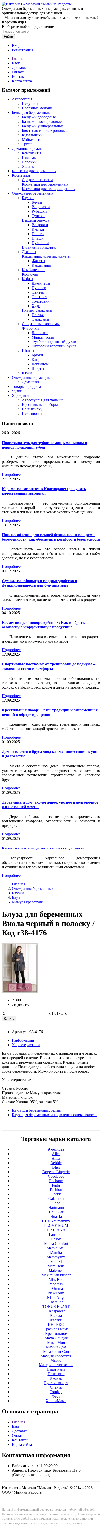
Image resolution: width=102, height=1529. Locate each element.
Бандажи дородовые (39, 117)
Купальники (32, 135)
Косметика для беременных (45, 184)
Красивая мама (56, 1329)
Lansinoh (56, 1234)
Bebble (56, 1163)
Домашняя (30, 382)
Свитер (38, 292)
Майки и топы (34, 139)
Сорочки (29, 162)
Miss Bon (56, 1279)
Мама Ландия (56, 1338)
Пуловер (39, 288)
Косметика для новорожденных (48, 189)
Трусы (27, 144)
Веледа (56, 1315)
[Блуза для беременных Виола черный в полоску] (20, 991)
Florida (56, 1194)
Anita (56, 1158)
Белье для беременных (31, 112)
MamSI (56, 1261)
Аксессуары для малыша (42, 400)
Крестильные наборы (40, 404)
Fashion (56, 1190)
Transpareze (56, 1311)
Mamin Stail (56, 1248)
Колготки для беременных (34, 171)
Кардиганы (41, 265)
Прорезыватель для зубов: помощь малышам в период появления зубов (44, 445)
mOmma (56, 1288)
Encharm (56, 1181)
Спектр (56, 1387)
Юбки (27, 373)
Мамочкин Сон (56, 1351)
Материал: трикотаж (56, 1365)
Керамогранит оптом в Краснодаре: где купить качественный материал (44, 491)
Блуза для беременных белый (36, 1110)
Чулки (17, 391)
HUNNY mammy (56, 1221)
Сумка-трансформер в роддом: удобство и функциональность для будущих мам (39, 583)
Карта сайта (22, 81)
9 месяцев (56, 1149)
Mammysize (56, 1257)
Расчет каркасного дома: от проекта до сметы (43, 848)
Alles (56, 1154)
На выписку (32, 409)
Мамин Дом (56, 1347)
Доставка (19, 67)
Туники (38, 216)
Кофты (27, 279)
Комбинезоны (33, 270)
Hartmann (56, 1207)
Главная (18, 58)
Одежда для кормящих (31, 377)
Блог (16, 63)
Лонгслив (40, 333)
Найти (8, 37)
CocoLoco (56, 1176)
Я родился (20, 395)
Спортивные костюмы (41, 324)
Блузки (28, 198)
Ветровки (40, 225)
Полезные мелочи (37, 108)
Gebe (56, 1203)
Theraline (56, 1302)
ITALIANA (56, 1230)
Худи (36, 306)
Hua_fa (56, 1216)
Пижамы (29, 157)
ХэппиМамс (56, 1401)
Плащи (38, 238)
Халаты (28, 166)
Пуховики (40, 243)
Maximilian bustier (56, 1275)
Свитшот (39, 297)
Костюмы (30, 274)
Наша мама (56, 1369)
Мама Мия (56, 1342)
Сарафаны (40, 319)
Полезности (32, 413)
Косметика (21, 175)
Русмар (56, 1378)
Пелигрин (56, 1374)
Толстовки (41, 301)
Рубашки (39, 211)
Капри (37, 359)
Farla (56, 1185)
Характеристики (26, 1045)
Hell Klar (56, 1212)
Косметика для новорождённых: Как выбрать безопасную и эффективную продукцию (43, 624)
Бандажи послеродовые (42, 121)
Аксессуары (22, 99)
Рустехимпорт (56, 1383)
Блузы (37, 202)
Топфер (56, 1392)
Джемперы (41, 283)
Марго (56, 1360)
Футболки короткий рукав (54, 346)
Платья (38, 315)
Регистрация (22, 50)
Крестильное (56, 1333)
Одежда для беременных (32, 193)
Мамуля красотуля (27, 902)
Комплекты (31, 153)
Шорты (38, 368)
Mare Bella (56, 1266)
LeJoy (56, 1239)
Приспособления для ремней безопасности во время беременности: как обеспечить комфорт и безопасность (51, 537)
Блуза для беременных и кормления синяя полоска (54, 1115)
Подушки (30, 103)
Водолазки (41, 207)
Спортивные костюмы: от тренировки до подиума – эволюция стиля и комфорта (48, 666)
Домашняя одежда (27, 148)
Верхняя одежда (35, 220)
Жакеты (38, 261)
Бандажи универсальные (43, 126)
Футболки (30, 328)
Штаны (28, 350)
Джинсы (29, 252)
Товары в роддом (26, 386)
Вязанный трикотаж (39, 247)
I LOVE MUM (56, 1225)
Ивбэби (56, 1320)
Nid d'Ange (56, 1297)
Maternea (56, 1270)
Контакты (20, 76)
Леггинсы (40, 364)
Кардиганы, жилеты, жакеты (46, 256)
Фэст (56, 1396)
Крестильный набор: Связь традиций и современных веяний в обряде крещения (50, 712)
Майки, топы (43, 337)
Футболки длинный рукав (54, 342)
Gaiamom (56, 1198)
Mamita (56, 1252)
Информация (23, 1040)
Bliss (56, 1167)
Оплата (18, 72)
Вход (16, 45)
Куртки (38, 229)
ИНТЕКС (56, 1324)
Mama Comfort (56, 1243)
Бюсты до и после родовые (44, 130)
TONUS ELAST (56, 1306)
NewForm (56, 1293)
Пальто (38, 234)
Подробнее (11, 474)
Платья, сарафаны (37, 310)
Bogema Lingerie (56, 1172)
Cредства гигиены (37, 180)
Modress (56, 1284)
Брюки (37, 355)
